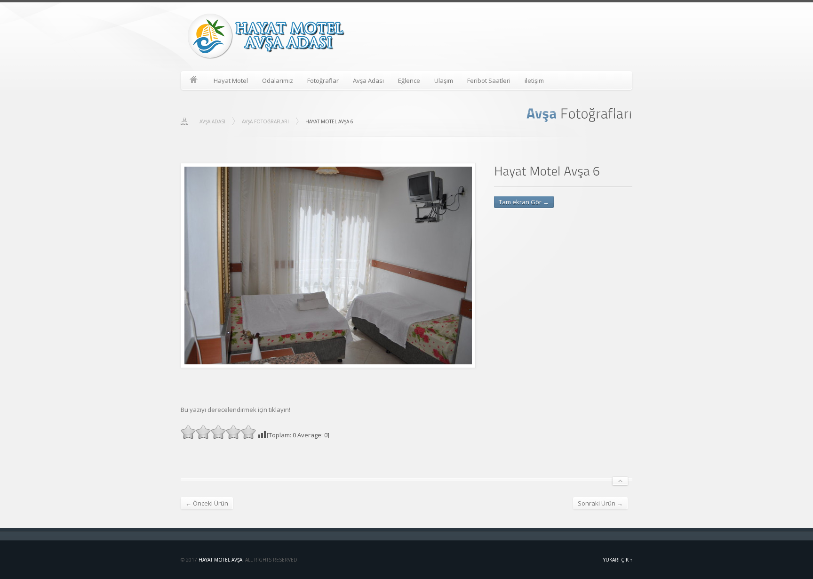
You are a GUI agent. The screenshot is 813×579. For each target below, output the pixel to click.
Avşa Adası (368, 80)
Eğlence (409, 80)
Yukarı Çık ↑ (617, 559)
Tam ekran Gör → (524, 202)
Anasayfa (194, 80)
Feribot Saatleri (488, 80)
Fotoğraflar (323, 80)
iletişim (534, 80)
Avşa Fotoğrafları (265, 121)
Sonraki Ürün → (600, 503)
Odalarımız (277, 80)
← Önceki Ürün (206, 503)
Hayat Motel (231, 80)
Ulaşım (443, 80)
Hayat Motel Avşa (220, 559)
